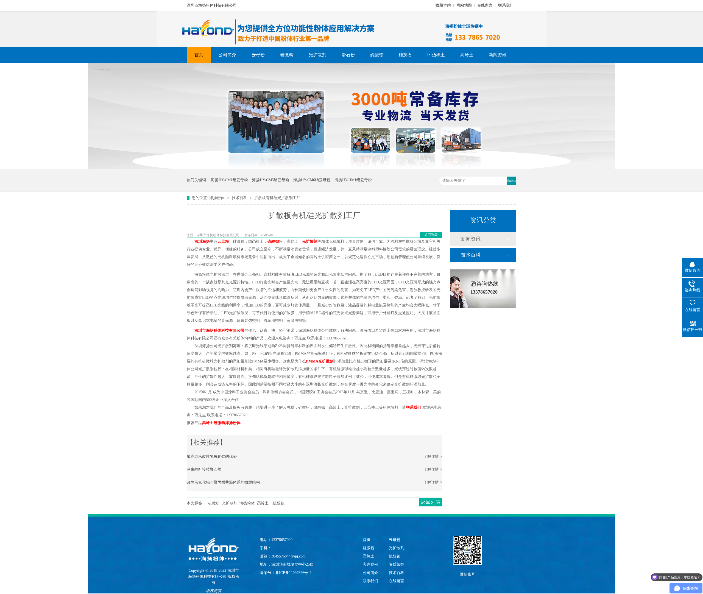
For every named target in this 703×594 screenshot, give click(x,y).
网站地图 (464, 5)
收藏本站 (443, 5)
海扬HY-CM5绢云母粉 (270, 180)
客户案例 (370, 564)
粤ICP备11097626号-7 (293, 573)
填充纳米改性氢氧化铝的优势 (212, 456)
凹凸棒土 (436, 54)
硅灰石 (405, 54)
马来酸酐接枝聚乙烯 (204, 469)
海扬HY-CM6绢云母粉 (311, 180)
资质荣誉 (396, 564)
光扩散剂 (317, 54)
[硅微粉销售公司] (351, 168)
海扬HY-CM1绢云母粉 (229, 180)
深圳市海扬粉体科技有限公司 (219, 330)
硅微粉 (286, 54)
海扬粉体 (217, 198)
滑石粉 (348, 54)
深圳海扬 (202, 241)
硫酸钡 (376, 54)
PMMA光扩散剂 (320, 361)
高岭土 (466, 54)
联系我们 (506, 5)
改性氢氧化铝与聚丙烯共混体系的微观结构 (223, 482)
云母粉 (258, 54)
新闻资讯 (497, 54)
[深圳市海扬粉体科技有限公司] (214, 544)
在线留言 (485, 5)
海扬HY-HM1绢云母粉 (353, 180)
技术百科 (239, 198)
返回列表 (431, 235)
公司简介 (227, 54)
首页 (198, 54)
